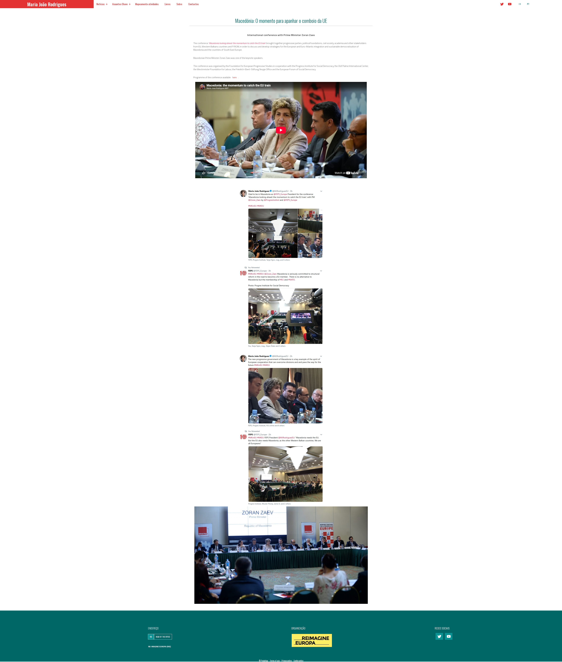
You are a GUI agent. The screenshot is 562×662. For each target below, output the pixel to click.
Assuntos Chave (120, 4)
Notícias (100, 4)
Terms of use (275, 660)
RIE (151, 636)
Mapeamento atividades (147, 4)
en (520, 3)
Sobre (179, 4)
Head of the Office (163, 636)
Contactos (193, 4)
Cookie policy (298, 660)
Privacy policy (287, 660)
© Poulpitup (263, 660)
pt (528, 3)
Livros (167, 4)
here (234, 77)
